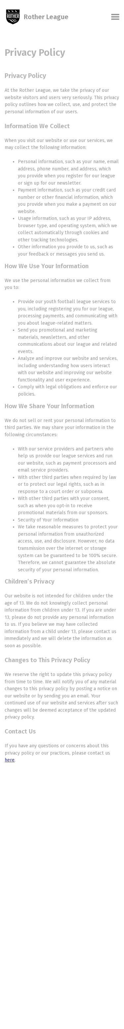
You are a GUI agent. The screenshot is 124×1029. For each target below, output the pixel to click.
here (10, 760)
